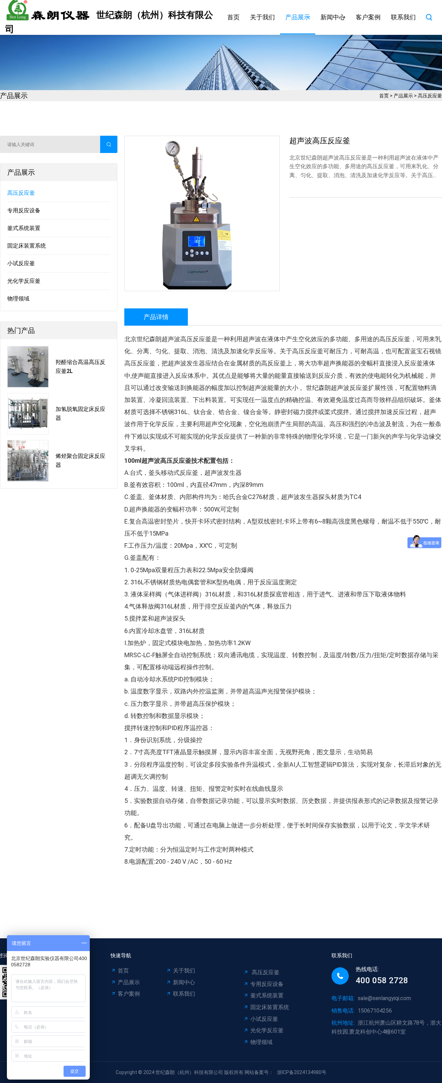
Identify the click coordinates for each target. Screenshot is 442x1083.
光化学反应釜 (23, 281)
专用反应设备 (23, 210)
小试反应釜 (21, 263)
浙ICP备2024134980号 (301, 1072)
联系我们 (403, 17)
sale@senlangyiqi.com (384, 998)
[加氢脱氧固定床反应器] (28, 413)
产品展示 (297, 17)
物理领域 (18, 298)
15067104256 (375, 1010)
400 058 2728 (382, 980)
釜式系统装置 (23, 228)
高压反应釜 (430, 95)
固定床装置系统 (26, 245)
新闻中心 (332, 17)
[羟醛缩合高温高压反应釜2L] (28, 366)
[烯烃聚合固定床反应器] (28, 460)
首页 (233, 17)
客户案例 (368, 17)
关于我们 (262, 17)
